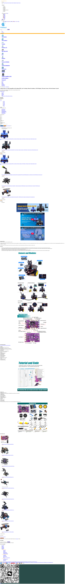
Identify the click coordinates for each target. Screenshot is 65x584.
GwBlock (3, 84)
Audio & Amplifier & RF (7, 76)
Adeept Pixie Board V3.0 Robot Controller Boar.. (8, 444)
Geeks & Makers (5, 78)
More (2, 95)
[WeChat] (9, 582)
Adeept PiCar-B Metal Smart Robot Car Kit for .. (8, 455)
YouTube (3, 547)
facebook (3, 92)
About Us (4, 550)
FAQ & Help (3, 112)
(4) (0, 91)
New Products (4, 40)
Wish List (3, 32)
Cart (2, 31)
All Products (4, 36)
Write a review (2, 91)
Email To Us (3, 110)
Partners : (1, 561)
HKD (4, 17)
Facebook (3, 545)
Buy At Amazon (8, 125)
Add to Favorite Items (2, 126)
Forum (2, 81)
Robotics (3, 58)
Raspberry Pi (4, 47)
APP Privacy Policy (5, 553)
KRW (4, 18)
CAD (10, 21)
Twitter (2, 546)
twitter (2, 93)
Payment (4, 551)
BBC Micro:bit (5, 51)
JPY (16, 21)
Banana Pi (4, 79)
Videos (2, 83)
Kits (2, 54)
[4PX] (23, 563)
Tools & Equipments (6, 65)
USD (7, 13)
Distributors (3, 85)
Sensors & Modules (5, 61)
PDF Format (3, 109)
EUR (4, 14)
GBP (4, 15)
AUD (4, 16)
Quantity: (1, 123)
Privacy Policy (5, 552)
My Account (4, 559)
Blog (2, 82)
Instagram (3, 548)
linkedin (3, 94)
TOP (0, 583)
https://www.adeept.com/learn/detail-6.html (5, 345)
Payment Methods (4, 111)
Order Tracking (5, 556)
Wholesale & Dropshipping (6, 557)
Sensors (3, 72)
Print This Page (3, 113)
